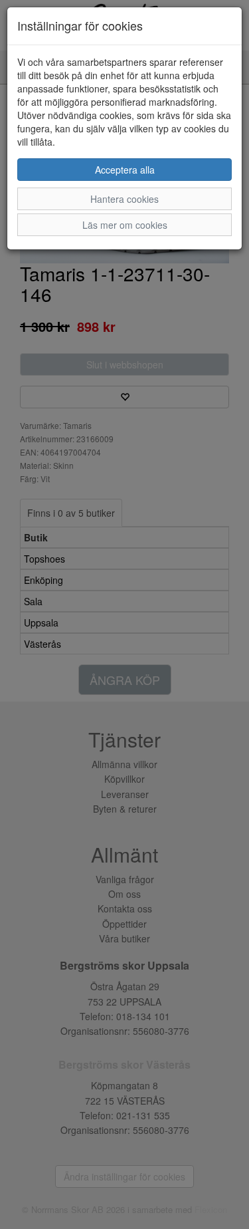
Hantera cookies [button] (124, 198)
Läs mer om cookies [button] (124, 224)
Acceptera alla (125, 169)
